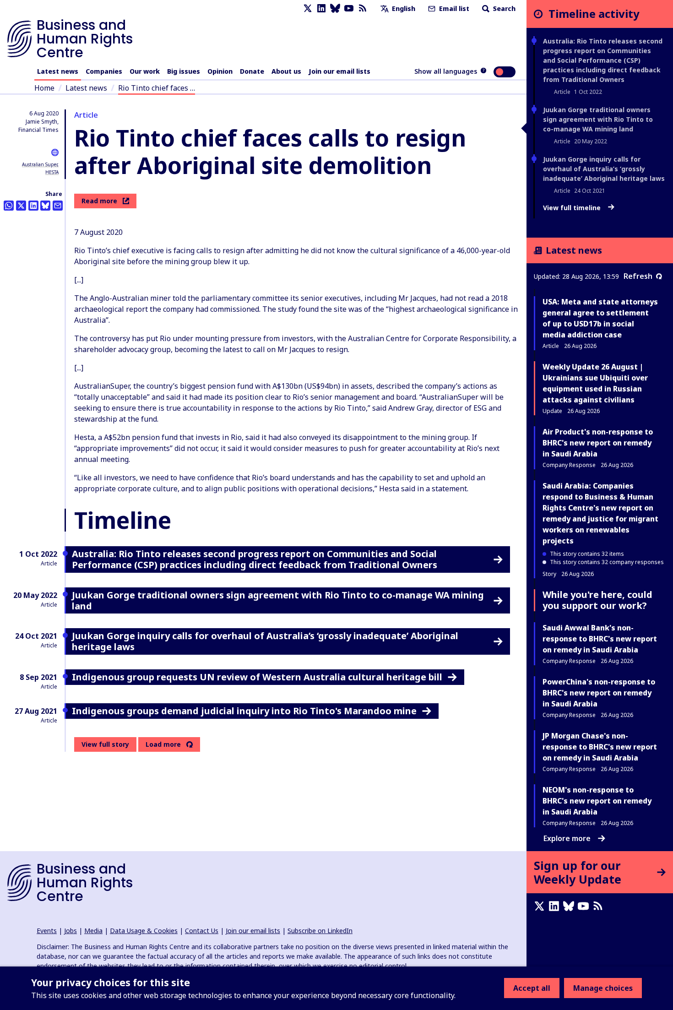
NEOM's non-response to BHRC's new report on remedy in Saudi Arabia (597, 801)
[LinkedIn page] (321, 8)
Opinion (220, 71)
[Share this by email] (58, 206)
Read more (99, 200)
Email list (453, 8)
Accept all (531, 988)
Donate (252, 71)
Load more (163, 744)
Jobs (70, 930)
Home (44, 88)
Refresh (638, 276)
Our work (145, 71)
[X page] (307, 8)
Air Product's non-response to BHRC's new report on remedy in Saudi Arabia (598, 443)
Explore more (567, 838)
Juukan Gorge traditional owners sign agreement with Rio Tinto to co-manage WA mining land (598, 119)
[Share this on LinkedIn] (33, 206)
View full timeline (572, 208)
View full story (105, 744)
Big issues (183, 71)
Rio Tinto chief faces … (156, 88)
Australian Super (39, 164)
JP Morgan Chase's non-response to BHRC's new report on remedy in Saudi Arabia (600, 747)
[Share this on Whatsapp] (9, 206)
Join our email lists (339, 71)
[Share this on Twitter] (21, 206)
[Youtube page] (348, 8)
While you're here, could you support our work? (597, 600)
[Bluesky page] (335, 8)
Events (47, 930)
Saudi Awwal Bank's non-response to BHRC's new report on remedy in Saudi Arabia (600, 639)
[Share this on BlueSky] (45, 206)
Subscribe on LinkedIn (320, 930)
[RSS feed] (362, 8)
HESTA (52, 172)
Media (93, 930)
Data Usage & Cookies (144, 930)
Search (503, 8)
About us (286, 71)
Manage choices (603, 988)
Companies (104, 71)
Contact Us (201, 930)
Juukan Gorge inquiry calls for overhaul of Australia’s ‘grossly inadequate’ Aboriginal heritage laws (604, 169)
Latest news (57, 71)
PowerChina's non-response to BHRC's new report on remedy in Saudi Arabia (599, 693)
